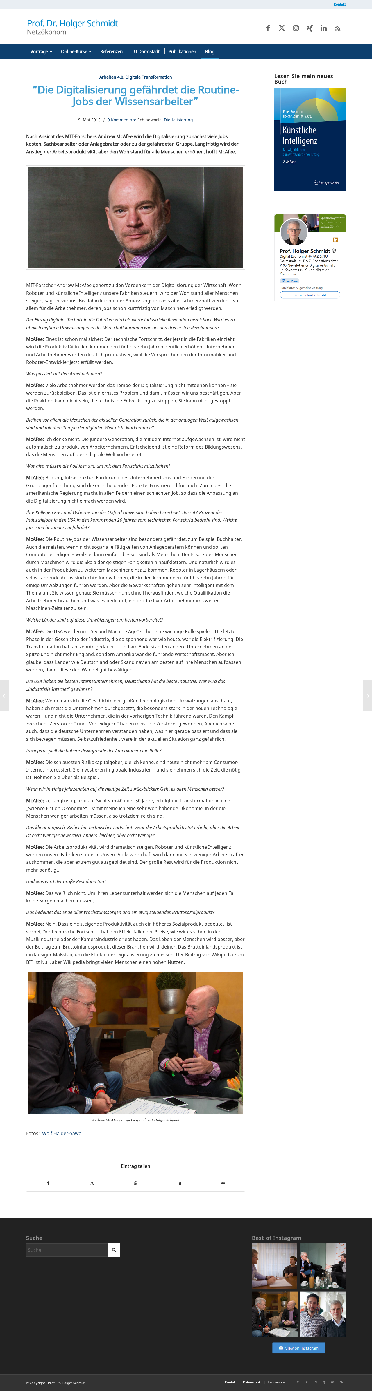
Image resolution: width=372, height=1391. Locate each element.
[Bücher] (310, 189)
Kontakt (340, 4)
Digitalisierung (178, 119)
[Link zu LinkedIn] (324, 28)
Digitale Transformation (149, 77)
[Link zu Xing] (310, 28)
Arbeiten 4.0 (111, 77)
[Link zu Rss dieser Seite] (338, 28)
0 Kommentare (122, 119)
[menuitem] (338, 4)
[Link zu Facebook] (268, 28)
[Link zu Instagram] (296, 28)
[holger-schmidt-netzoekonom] (72, 26)
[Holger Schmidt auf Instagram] (299, 1353)
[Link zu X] (282, 28)
